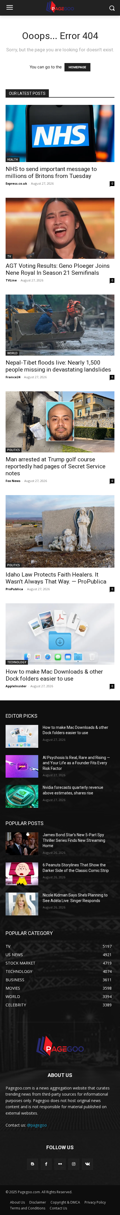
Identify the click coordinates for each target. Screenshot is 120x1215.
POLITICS (13, 450)
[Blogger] (32, 1164)
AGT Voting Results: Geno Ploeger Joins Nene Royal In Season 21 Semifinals (58, 269)
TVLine (11, 280)
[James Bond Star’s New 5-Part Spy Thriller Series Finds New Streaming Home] (22, 843)
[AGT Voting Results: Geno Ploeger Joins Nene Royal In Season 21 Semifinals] (60, 228)
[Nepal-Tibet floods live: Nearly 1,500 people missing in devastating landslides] (60, 325)
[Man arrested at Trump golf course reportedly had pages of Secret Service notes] (60, 421)
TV (9, 256)
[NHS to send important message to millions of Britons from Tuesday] (60, 133)
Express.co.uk (16, 183)
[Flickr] (59, 1164)
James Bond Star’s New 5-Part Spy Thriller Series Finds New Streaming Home (74, 840)
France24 (13, 377)
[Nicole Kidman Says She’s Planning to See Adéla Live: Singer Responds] (22, 904)
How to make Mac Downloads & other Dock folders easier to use (54, 675)
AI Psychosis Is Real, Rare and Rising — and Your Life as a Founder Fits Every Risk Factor (76, 763)
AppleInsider (16, 686)
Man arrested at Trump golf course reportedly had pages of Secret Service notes (55, 466)
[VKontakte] (87, 1164)
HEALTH (12, 159)
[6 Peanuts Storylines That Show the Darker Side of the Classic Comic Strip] (22, 873)
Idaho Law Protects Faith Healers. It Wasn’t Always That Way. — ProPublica (56, 578)
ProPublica (14, 589)
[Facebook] (46, 1164)
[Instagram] (73, 1164)
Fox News (13, 481)
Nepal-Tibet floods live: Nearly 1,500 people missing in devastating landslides (58, 366)
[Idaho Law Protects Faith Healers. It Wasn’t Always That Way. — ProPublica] (60, 531)
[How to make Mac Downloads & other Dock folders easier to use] (60, 633)
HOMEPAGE (77, 67)
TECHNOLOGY (16, 662)
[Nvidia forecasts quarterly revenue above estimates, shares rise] (22, 796)
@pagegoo (37, 1125)
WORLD (12, 353)
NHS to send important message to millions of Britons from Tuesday (51, 172)
